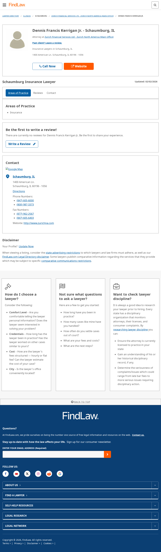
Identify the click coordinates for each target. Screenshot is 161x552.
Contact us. (138, 434)
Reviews (38, 93)
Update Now (26, 246)
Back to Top (82, 401)
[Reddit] (49, 474)
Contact (51, 93)
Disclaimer (33, 543)
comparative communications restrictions (66, 261)
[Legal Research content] (155, 515)
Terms (6, 543)
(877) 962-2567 (25, 214)
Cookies (48, 543)
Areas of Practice (18, 93)
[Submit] (107, 454)
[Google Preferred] (60, 474)
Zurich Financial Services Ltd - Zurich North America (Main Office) (82, 16)
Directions (19, 191)
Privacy (18, 543)
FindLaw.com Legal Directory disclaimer (25, 256)
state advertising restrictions (63, 252)
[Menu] (4, 5)
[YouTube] (16, 474)
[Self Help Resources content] (155, 505)
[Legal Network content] (155, 525)
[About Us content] (155, 485)
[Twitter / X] (27, 474)
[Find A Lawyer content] (155, 495)
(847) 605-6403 (25, 218)
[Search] (155, 4)
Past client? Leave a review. (47, 42)
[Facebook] (6, 474)
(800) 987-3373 (25, 204)
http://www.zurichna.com (39, 223)
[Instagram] (38, 474)
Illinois (27, 16)
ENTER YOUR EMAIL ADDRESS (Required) (24, 448)
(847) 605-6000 (25, 200)
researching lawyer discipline (130, 329)
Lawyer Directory (10, 16)
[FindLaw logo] (18, 5)
